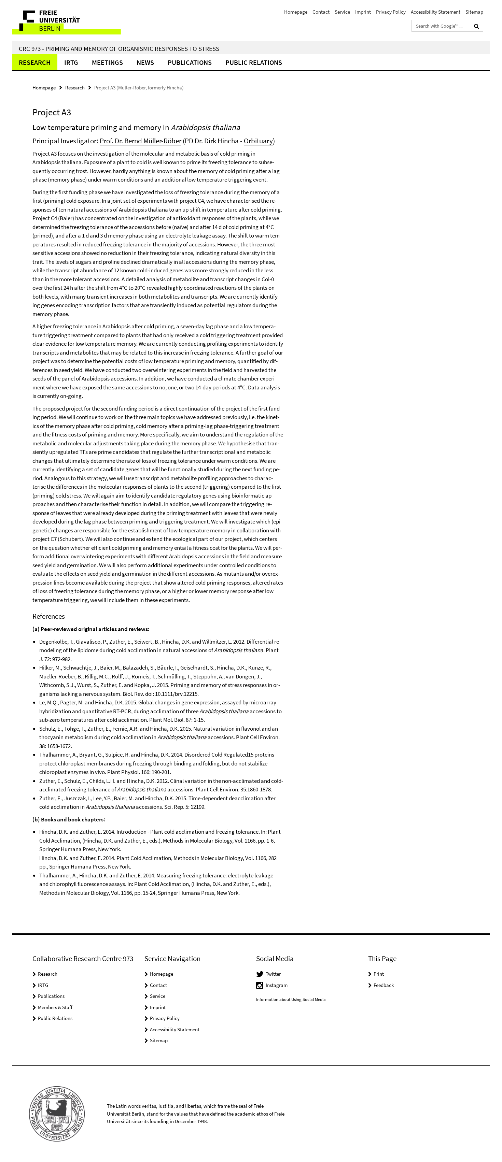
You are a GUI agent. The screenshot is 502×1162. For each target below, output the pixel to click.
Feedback (384, 985)
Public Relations (55, 1018)
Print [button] (379, 974)
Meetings (107, 62)
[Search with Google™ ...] (476, 25)
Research (35, 62)
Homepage (295, 12)
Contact (321, 12)
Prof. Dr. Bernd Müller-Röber (140, 140)
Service (342, 12)
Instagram (277, 985)
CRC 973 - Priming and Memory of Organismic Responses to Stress (119, 48)
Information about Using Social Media (291, 999)
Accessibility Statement (435, 12)
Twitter (273, 974)
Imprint (363, 12)
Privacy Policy (391, 12)
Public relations (253, 62)
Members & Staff (55, 1007)
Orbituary (258, 140)
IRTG (71, 62)
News (145, 62)
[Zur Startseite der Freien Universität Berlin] (69, 20)
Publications (190, 62)
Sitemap (474, 12)
